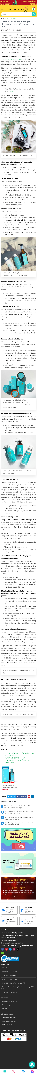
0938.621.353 (12, 940)
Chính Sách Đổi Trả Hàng (10, 979)
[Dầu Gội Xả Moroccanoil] (18, 255)
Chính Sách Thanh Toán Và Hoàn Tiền (13, 983)
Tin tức (6, 18)
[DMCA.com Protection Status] (5, 952)
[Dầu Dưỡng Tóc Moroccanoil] (18, 137)
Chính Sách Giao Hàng (9, 975)
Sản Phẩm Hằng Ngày (9, 1017)
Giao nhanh (5, 968)
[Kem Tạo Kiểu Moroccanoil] (18, 453)
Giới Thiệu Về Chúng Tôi (9, 1001)
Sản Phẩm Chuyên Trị (9, 1021)
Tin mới (13, 18)
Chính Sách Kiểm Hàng (9, 992)
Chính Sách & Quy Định (9, 972)
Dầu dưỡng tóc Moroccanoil (11, 59)
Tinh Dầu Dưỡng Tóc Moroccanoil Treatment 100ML (9, 786)
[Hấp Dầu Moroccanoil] (18, 385)
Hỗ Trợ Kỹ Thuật (7, 1025)
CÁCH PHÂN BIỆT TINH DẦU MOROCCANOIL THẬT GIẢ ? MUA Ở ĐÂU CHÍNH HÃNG (18, 760)
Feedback (5, 1009)
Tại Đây (11, 91)
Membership (6, 1005)
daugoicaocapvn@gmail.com (14, 943)
